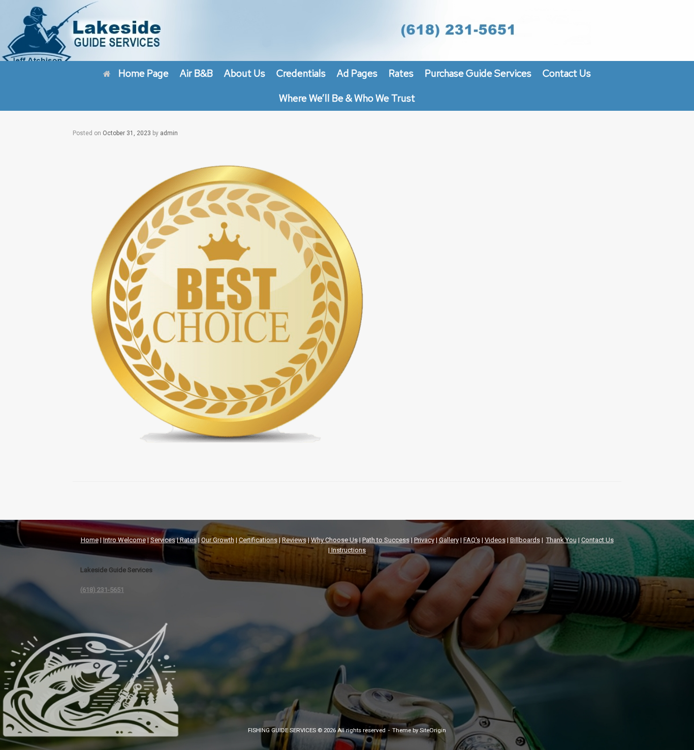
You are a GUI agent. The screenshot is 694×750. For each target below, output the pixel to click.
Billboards (525, 540)
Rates (401, 73)
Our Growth (217, 540)
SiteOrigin (433, 730)
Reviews (294, 540)
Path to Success (385, 540)
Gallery (449, 540)
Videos (495, 540)
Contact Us (567, 73)
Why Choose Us (334, 540)
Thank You (561, 540)
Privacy (424, 540)
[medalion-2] (226, 453)
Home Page (143, 73)
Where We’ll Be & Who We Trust (347, 98)
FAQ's (471, 540)
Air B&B (196, 73)
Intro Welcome (124, 540)
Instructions (348, 550)
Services (162, 540)
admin (169, 133)
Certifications (258, 540)
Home (90, 540)
